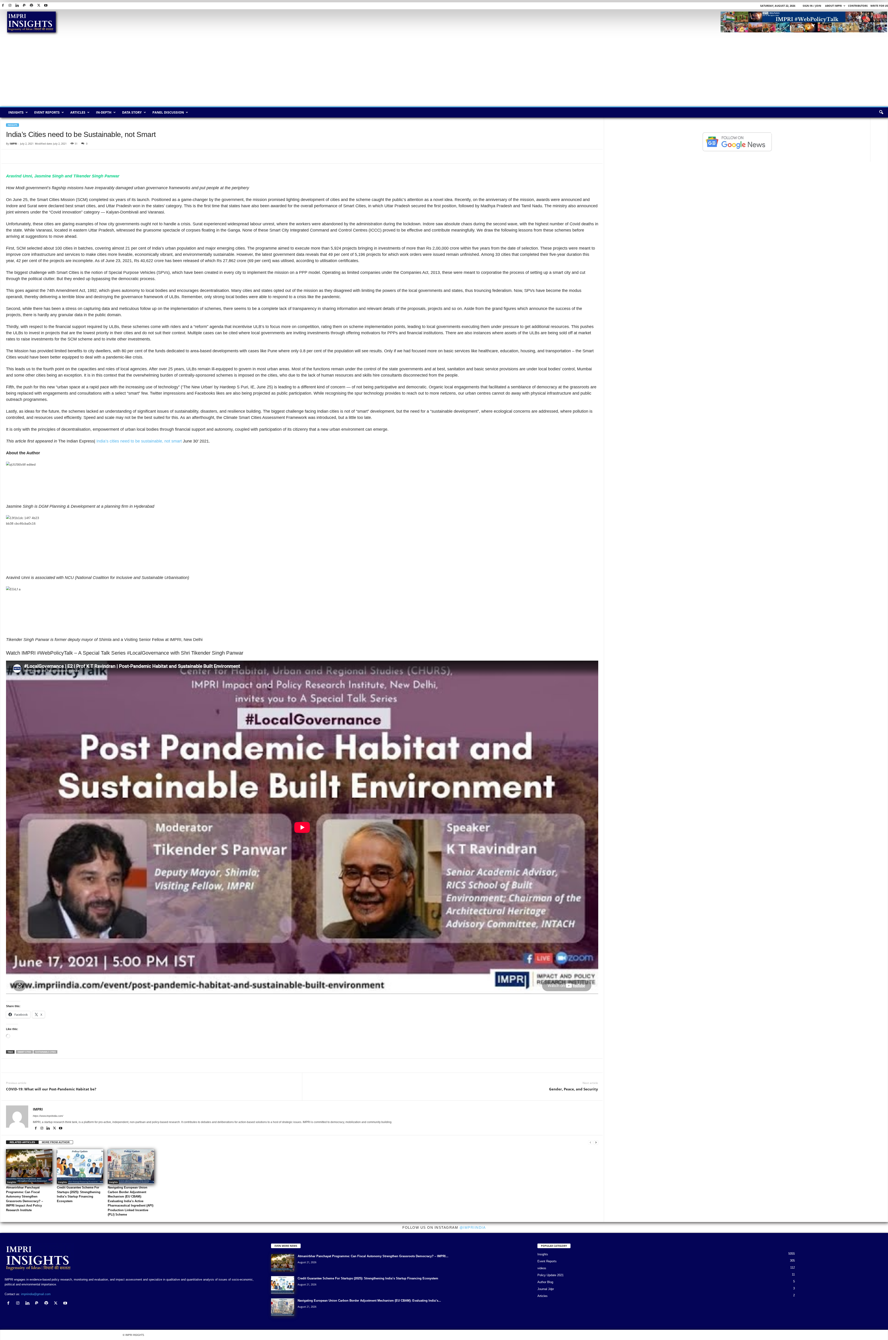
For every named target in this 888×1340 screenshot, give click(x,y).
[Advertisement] (444, 71)
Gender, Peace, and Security (573, 1089)
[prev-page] (590, 1142)
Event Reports (47, 112)
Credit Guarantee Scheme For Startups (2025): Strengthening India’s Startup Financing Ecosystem (368, 1278)
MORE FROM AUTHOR (56, 1142)
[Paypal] (24, 5)
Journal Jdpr (545, 1289)
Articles (77, 112)
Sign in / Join (812, 5)
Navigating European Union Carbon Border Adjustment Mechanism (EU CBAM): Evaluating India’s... (369, 1300)
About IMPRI (833, 5)
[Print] (63, 156)
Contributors (858, 5)
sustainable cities (45, 1051)
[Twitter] (38, 5)
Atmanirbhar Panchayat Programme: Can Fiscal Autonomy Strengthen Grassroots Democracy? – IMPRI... (373, 1256)
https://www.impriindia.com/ (48, 1115)
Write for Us (879, 5)
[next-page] (596, 1142)
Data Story (132, 112)
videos (541, 1268)
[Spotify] (31, 5)
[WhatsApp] (32, 156)
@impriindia (472, 1227)
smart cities (24, 1051)
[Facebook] (3, 5)
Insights (16, 112)
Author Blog (545, 1282)
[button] (881, 112)
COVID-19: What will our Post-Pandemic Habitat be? (51, 1089)
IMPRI (13, 143)
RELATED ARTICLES (22, 1142)
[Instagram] (10, 5)
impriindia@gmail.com (36, 1294)
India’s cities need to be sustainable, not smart (139, 441)
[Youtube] (46, 5)
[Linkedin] (17, 5)
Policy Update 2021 (550, 1275)
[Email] (53, 156)
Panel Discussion (168, 112)
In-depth (103, 112)
